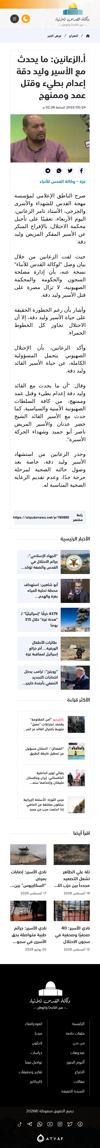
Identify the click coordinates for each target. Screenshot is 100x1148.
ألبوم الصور (75, 1063)
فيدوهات (77, 1053)
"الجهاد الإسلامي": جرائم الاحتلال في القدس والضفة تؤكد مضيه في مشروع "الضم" (41, 567)
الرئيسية (78, 1024)
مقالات (79, 1082)
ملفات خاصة (75, 1034)
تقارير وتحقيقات (30, 1072)
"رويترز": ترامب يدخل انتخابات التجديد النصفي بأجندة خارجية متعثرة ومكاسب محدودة (41, 683)
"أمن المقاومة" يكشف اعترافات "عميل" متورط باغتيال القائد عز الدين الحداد (44, 727)
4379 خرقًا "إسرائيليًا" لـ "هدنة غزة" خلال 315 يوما (39, 620)
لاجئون (37, 1043)
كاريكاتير (36, 1082)
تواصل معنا (33, 1063)
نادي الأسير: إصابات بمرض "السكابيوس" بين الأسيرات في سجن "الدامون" (28, 885)
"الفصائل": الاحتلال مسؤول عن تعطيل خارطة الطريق (44, 751)
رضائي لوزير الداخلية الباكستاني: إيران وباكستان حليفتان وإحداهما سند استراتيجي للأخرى (45, 780)
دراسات (36, 1053)
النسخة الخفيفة (72, 1092)
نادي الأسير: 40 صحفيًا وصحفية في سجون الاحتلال (72, 935)
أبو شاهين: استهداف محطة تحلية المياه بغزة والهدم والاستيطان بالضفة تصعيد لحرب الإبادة (41, 596)
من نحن (78, 1043)
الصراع (73, 36)
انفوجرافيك (33, 1024)
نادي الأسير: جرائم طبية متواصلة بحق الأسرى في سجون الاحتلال (29, 938)
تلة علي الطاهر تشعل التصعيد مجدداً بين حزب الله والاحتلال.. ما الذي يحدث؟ (72, 885)
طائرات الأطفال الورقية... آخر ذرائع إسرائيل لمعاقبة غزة (42, 648)
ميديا (38, 1034)
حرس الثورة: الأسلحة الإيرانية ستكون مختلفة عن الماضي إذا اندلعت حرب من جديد (44, 804)
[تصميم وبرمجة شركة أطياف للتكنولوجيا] (50, 1138)
